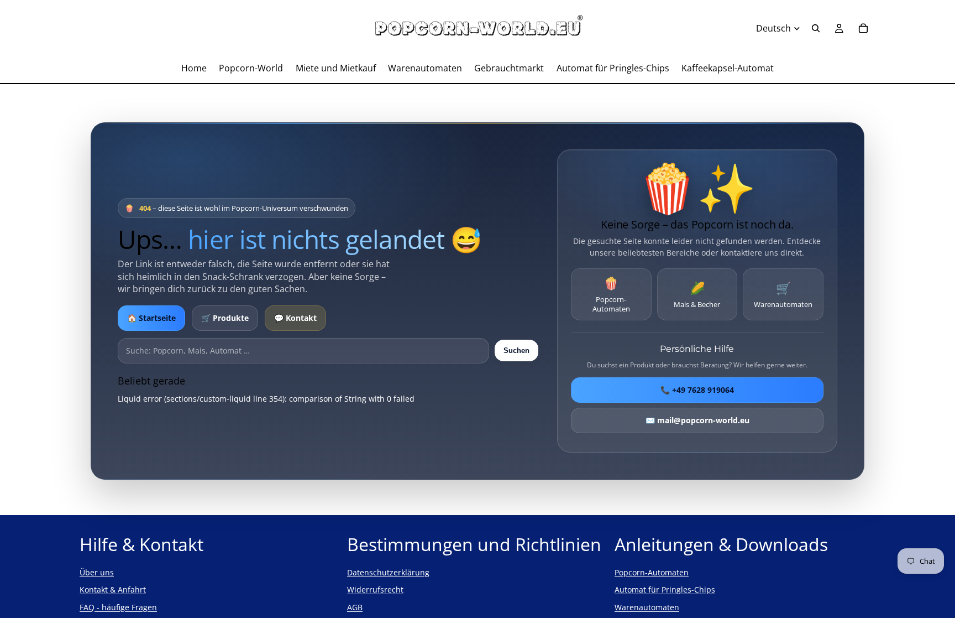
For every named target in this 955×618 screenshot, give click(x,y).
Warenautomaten (783, 294)
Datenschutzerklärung (388, 572)
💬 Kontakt (295, 318)
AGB (355, 607)
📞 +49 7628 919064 (697, 390)
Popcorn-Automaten (611, 294)
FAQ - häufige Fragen (118, 607)
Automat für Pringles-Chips (665, 589)
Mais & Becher (697, 294)
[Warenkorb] (863, 28)
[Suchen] (816, 28)
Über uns (97, 572)
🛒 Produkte (225, 318)
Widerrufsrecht (375, 589)
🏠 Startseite (151, 318)
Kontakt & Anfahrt (113, 589)
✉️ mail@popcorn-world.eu (697, 420)
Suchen (516, 350)
